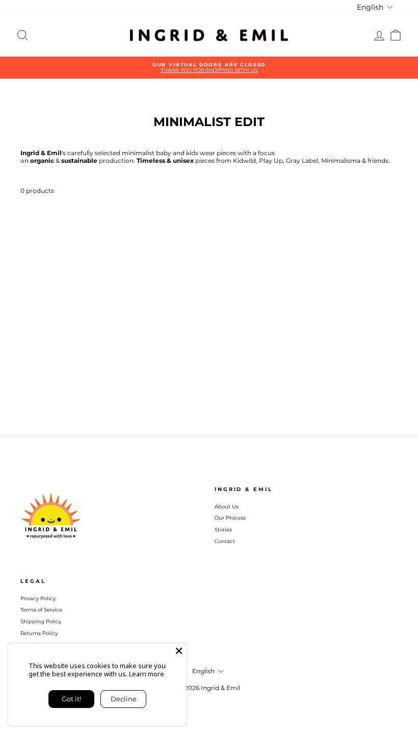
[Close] (179, 651)
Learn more (146, 673)
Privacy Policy (38, 598)
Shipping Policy (40, 621)
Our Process (230, 518)
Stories (223, 529)
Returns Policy (39, 633)
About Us (227, 506)
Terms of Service (41, 609)
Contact (225, 541)
